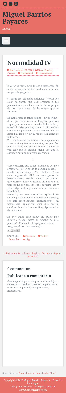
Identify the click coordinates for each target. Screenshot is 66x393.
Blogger (34, 383)
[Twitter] (5, 4)
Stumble (15, 239)
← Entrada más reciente (16, 253)
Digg (27, 239)
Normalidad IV (29, 62)
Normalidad (27, 73)
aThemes (27, 386)
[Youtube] (16, 4)
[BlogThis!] (11, 230)
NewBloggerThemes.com (33, 390)
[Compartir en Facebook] (18, 230)
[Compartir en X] (14, 230)
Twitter (44, 236)
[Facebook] (10, 4)
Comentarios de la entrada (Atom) (37, 373)
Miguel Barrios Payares (26, 18)
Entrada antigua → (52, 253)
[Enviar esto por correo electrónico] (8, 230)
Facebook (30, 236)
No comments (45, 73)
